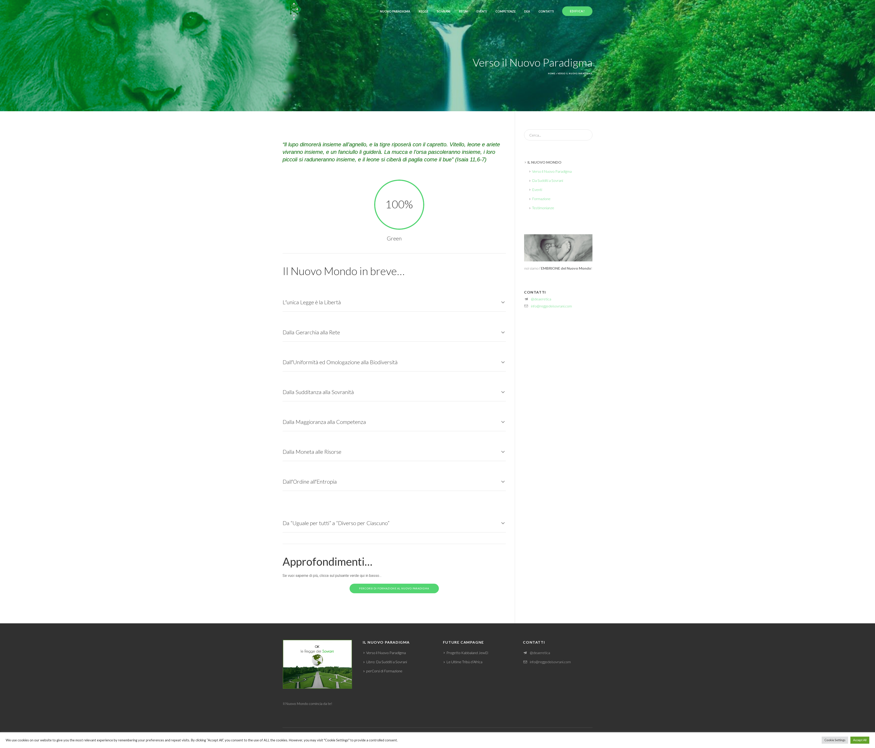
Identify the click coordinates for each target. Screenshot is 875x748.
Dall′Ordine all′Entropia (310, 481)
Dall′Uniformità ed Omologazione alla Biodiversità (340, 362)
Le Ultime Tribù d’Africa (464, 662)
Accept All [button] (860, 740)
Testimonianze (543, 208)
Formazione (541, 198)
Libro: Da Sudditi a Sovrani (386, 662)
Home (551, 73)
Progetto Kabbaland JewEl (467, 652)
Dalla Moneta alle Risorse (312, 451)
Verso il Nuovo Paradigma (552, 171)
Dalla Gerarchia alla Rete (311, 332)
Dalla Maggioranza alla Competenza (324, 421)
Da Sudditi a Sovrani (547, 180)
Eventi (537, 189)
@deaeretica (541, 299)
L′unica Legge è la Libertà (312, 302)
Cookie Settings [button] (834, 740)
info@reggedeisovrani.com (551, 306)
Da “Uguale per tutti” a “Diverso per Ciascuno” (336, 523)
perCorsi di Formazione (384, 671)
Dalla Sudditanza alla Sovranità (318, 392)
